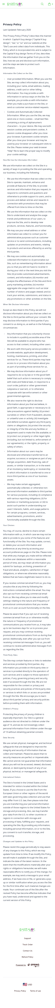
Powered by (21, 965)
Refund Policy (27, 957)
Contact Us (27, 951)
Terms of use (35, 991)
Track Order (28, 944)
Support (27, 938)
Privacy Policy (20, 991)
